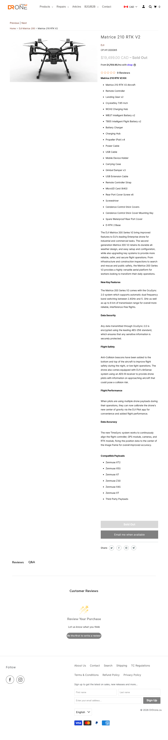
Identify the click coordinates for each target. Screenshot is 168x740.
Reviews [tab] (18, 562)
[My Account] (144, 7)
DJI (102, 45)
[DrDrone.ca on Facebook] (11, 680)
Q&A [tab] (31, 562)
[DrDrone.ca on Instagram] (21, 680)
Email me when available (129, 534)
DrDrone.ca (155, 709)
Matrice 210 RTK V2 (121, 37)
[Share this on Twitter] (111, 547)
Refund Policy (111, 675)
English (81, 712)
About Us (80, 665)
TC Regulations (140, 665)
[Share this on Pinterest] (126, 547)
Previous (14, 22)
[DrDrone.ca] (17, 7)
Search (108, 665)
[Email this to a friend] (133, 547)
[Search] (150, 7)
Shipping (121, 665)
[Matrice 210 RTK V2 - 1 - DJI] (53, 57)
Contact (95, 665)
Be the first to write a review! (84, 635)
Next (24, 22)
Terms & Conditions (86, 675)
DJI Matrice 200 (27, 28)
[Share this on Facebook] (118, 547)
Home (13, 28)
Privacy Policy (132, 675)
